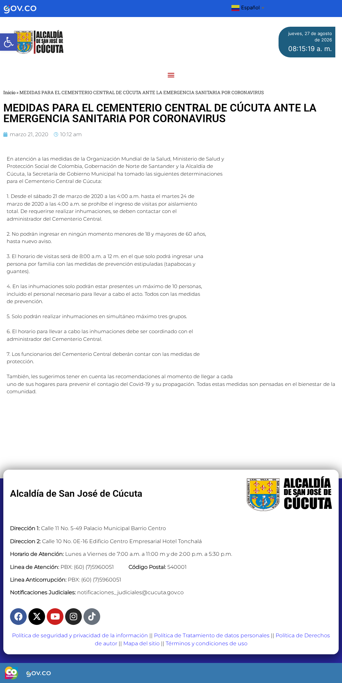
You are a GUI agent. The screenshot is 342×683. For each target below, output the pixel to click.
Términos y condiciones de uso (206, 643)
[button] (8, 42)
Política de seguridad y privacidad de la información (80, 635)
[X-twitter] (36, 616)
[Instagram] (73, 616)
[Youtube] (55, 616)
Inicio (9, 92)
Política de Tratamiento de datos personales (212, 635)
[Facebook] (18, 616)
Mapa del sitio (141, 643)
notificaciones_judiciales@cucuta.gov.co (130, 592)
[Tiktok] (91, 616)
